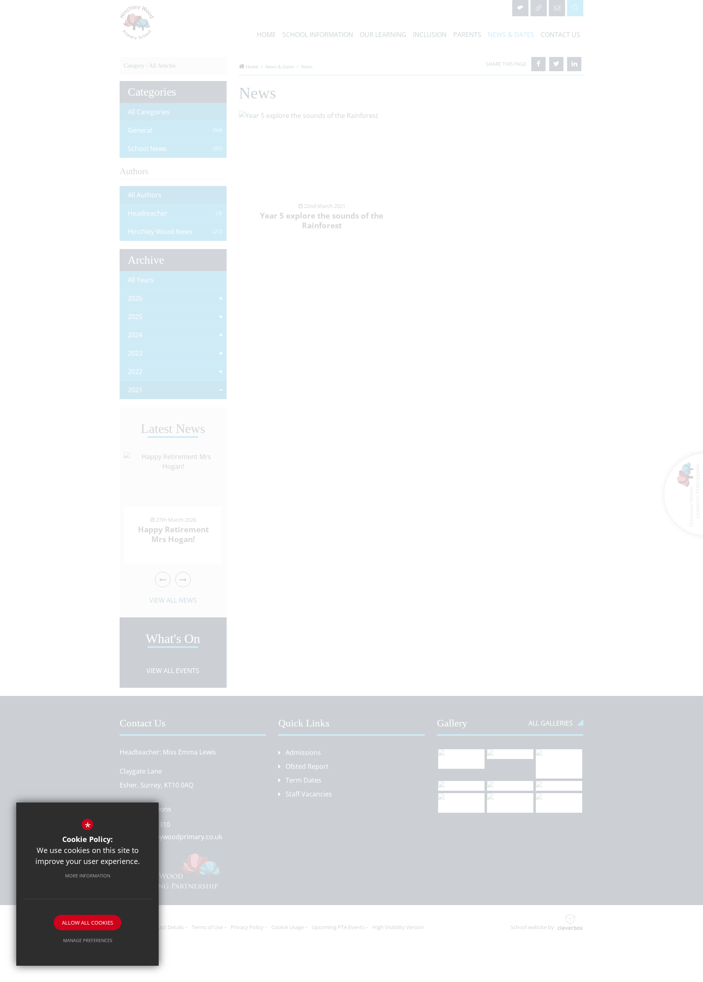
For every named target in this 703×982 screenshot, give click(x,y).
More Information (87, 876)
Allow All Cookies (87, 922)
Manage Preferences (87, 940)
